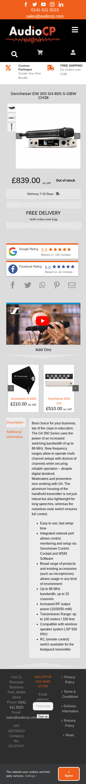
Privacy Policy (69, 679)
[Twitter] (27, 285)
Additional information (14, 434)
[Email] (71, 285)
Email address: (43, 697)
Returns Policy (70, 723)
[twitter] (34, 4)
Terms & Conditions (70, 694)
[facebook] (26, 4)
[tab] (15, 422)
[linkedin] (61, 4)
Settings (30, 775)
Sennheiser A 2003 (23, 398)
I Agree (69, 773)
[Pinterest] (56, 285)
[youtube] (43, 4)
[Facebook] (12, 285)
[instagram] (52, 4)
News (70, 735)
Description (14, 422)
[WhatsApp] (42, 285)
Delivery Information (70, 708)
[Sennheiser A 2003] (23, 379)
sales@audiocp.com (21, 717)
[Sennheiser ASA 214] (58, 379)
